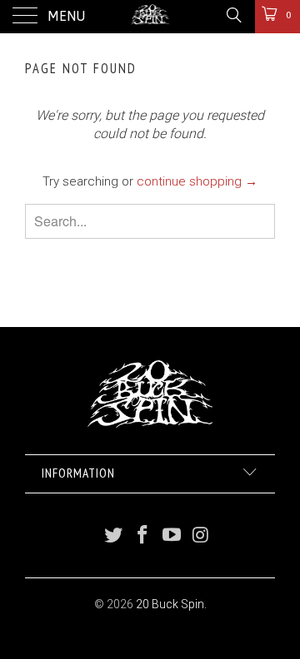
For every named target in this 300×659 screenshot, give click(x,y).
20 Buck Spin (170, 604)
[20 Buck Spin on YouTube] (172, 536)
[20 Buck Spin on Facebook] (143, 536)
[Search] (233, 15)
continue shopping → (197, 181)
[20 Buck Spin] (150, 16)
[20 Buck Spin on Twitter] (114, 536)
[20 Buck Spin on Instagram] (200, 536)
